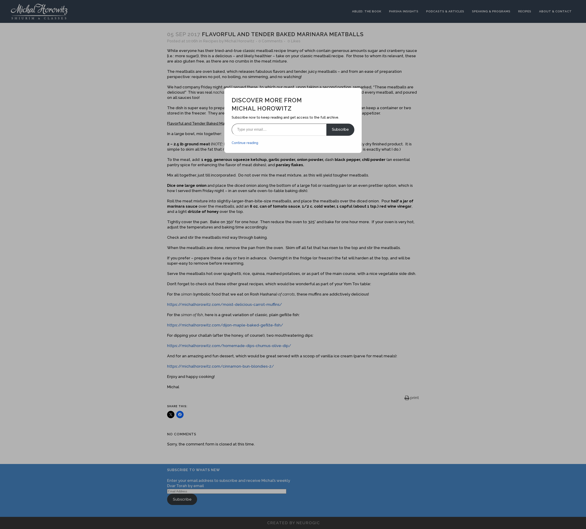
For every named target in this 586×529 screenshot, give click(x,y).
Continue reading (245, 143)
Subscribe (340, 129)
